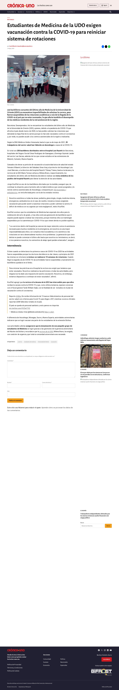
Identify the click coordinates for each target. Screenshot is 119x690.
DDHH (46, 12)
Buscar (82, 522)
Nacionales (53, 12)
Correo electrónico (47, 382)
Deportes (70, 12)
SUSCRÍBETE (106, 659)
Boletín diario (93, 5)
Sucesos (20, 12)
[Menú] (111, 5)
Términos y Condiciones (14, 668)
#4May (18, 296)
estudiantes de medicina (30, 341)
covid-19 (20, 341)
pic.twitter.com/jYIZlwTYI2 (19, 308)
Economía (29, 12)
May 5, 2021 (49, 312)
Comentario (10, 360)
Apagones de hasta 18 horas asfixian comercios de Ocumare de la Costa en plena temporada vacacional (95, 199)
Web (8, 391)
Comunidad (10, 12)
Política (38, 12)
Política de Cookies (13, 671)
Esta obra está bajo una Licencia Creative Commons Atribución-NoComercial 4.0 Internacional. (29, 683)
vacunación (54, 341)
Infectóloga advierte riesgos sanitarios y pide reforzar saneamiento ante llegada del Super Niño (95, 340)
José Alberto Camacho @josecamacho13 (20, 46)
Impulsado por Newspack (25, 686)
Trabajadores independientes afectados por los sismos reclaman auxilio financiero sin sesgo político (95, 516)
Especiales (62, 12)
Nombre (9, 382)
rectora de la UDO (46, 331)
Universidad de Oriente (43, 341)
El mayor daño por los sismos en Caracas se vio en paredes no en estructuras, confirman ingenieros (95, 374)
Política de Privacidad (14, 664)
